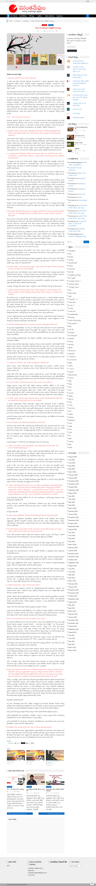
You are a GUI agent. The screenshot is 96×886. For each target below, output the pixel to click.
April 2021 (71, 644)
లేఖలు (69, 444)
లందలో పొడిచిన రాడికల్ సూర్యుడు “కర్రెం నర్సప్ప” (77, 206)
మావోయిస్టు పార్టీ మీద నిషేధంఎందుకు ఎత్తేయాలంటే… (81, 62)
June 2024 (71, 535)
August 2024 (72, 529)
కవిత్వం (70, 384)
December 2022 (73, 590)
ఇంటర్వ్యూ (44, 25)
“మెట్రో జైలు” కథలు (73, 287)
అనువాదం (71, 393)
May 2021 (71, 641)
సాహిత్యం (31, 15)
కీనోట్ (69, 326)
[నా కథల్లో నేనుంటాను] (16, 755)
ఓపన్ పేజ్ (71, 272)
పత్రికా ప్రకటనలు (49, 15)
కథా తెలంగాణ (72, 350)
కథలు (69, 254)
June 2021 (71, 638)
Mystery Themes (23, 885)
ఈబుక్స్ (70, 426)
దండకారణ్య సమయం (73, 284)
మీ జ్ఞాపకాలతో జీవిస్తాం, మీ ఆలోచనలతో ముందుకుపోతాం (77, 223)
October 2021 (72, 626)
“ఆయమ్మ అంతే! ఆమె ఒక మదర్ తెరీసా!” (80, 104)
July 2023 (71, 569)
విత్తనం (80, 197)
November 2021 (73, 623)
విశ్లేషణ (70, 363)
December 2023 (73, 553)
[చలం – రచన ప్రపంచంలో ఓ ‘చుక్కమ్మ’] (16, 779)
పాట (69, 435)
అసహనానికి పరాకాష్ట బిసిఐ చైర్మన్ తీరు (81, 128)
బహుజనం (71, 378)
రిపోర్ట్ (69, 381)
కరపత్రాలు (71, 417)
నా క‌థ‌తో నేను (72, 356)
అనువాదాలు (71, 408)
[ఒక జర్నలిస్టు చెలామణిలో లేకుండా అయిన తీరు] (35, 779)
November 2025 (73, 484)
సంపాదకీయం (23, 15)
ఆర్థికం (70, 438)
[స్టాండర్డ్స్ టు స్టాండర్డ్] (70, 144)
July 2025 (71, 496)
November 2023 (73, 556)
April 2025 (71, 505)
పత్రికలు (40, 15)
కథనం (70, 387)
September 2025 (73, 490)
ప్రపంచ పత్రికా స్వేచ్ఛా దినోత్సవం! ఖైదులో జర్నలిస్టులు (55, 789)
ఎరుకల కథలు (72, 302)
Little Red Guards (78, 117)
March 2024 (72, 544)
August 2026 (72, 457)
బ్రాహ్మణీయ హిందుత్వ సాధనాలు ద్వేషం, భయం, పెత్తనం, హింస (79, 69)
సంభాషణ (51, 25)
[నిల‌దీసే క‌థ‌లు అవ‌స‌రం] (35, 755)
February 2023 (73, 584)
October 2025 (72, 487)
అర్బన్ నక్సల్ (82, 194)
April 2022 (71, 608)
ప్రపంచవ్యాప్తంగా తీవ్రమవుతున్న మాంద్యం (55, 814)
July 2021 (71, 635)
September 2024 (73, 526)
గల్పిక (69, 290)
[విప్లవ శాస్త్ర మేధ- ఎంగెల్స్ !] (70, 137)
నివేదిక (70, 402)
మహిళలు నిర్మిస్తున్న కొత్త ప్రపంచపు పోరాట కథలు (18, 814)
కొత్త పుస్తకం (71, 332)
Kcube (70, 167)
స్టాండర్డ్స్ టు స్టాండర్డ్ (78, 142)
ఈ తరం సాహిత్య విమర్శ (74, 320)
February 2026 (73, 475)
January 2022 (72, 617)
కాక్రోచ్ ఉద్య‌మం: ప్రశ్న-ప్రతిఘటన (77, 163)
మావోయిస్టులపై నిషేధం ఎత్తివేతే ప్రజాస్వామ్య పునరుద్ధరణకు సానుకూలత (81, 83)
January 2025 (72, 514)
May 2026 (71, 466)
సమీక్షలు (70, 396)
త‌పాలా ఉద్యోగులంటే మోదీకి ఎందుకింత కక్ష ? (80, 76)
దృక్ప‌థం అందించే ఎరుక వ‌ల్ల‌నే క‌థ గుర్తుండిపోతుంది (52, 761)
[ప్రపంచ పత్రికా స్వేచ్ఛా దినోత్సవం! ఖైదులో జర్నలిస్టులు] (55, 779)
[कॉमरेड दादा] (70, 150)
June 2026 (71, 463)
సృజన (70, 390)
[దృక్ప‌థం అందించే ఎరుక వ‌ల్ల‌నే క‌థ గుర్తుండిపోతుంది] (55, 755)
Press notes (72, 293)
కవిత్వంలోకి (71, 353)
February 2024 (73, 547)
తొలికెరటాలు (71, 420)
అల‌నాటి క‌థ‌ (71, 269)
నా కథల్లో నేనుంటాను (10, 761)
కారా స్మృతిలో (71, 278)
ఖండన (70, 429)
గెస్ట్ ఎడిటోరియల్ (72, 263)
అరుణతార (71, 372)
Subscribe (72, 51)
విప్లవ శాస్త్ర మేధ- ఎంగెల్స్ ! (80, 136)
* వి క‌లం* (71, 369)
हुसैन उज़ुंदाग (77, 153)
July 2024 (71, 532)
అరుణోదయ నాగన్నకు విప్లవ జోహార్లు (76, 229)
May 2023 (71, 575)
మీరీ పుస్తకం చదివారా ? (74, 281)
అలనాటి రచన (72, 311)
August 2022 (72, 602)
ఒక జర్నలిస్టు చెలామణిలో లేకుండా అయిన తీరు (35, 789)
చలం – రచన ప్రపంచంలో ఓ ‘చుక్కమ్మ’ (15, 789)
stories (70, 414)
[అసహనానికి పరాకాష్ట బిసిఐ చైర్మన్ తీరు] (70, 128)
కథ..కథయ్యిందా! (72, 335)
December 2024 (73, 517)
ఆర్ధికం (70, 296)
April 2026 (71, 469)
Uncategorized (73, 314)
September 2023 (73, 562)
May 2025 (71, 502)
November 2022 (73, 593)
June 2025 (71, 499)
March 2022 (72, 611)
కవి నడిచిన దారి (72, 359)
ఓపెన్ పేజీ (71, 329)
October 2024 (72, 523)
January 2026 (72, 478)
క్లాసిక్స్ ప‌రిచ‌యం (72, 375)
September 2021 (73, 629)
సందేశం (70, 405)
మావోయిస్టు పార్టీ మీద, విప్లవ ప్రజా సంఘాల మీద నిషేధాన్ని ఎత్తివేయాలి (80, 97)
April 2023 (71, 578)
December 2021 (73, 620)
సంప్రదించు (60, 15)
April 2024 (71, 541)
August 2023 (72, 566)
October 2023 (72, 559)
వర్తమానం (71, 399)
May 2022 (71, 605)
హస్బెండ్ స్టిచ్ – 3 (72, 299)
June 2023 (71, 572)
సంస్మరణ (70, 308)
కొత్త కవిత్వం (71, 317)
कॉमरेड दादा (77, 149)
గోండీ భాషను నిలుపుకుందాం (75, 168)
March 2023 (72, 581)
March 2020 (72, 650)
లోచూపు (70, 266)
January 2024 (72, 550)
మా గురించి (14, 15)
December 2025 (73, 481)
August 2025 (72, 493)
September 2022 (73, 599)
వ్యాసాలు (70, 366)
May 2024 (71, 538)
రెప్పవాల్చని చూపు (79, 109)
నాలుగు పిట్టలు (76, 113)
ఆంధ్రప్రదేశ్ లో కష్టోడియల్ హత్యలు (77, 236)
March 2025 (72, 508)
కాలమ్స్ (70, 423)
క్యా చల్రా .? (71, 305)
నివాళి (69, 411)
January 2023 (72, 587)
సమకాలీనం (71, 338)
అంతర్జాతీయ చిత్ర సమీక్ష (74, 275)
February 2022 (73, 614)
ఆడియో (70, 447)
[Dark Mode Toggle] (92, 883)
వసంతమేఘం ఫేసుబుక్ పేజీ (58, 861)
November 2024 (73, 520)
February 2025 (73, 511)
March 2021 (72, 647)
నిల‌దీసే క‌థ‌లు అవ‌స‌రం (30, 761)
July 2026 (71, 460)
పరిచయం (70, 257)
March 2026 (72, 472)
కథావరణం (71, 344)
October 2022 (72, 596)
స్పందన (70, 432)
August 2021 (72, 632)
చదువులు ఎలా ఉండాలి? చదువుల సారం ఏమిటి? (79, 90)
